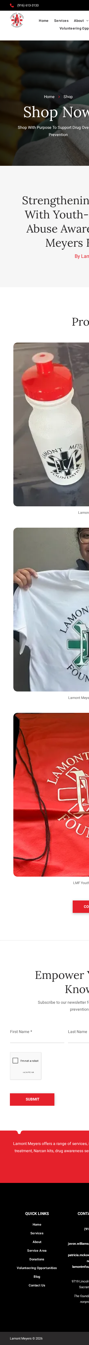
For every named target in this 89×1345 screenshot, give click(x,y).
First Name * (21, 1032)
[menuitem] (43, 21)
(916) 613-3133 (28, 5)
